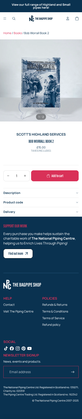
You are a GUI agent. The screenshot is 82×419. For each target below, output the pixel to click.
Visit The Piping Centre (18, 311)
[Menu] (5, 18)
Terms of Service (53, 318)
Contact (9, 305)
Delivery (9, 212)
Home (7, 33)
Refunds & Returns (54, 305)
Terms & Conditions (55, 311)
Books (18, 33)
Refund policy (51, 325)
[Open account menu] (67, 18)
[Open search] (14, 18)
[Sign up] (73, 372)
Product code (13, 202)
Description (11, 193)
